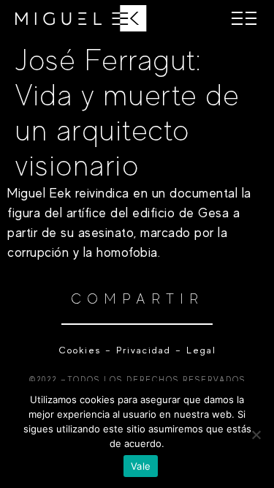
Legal (199, 350)
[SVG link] (81, 18)
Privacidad (143, 350)
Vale (141, 466)
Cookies (79, 350)
